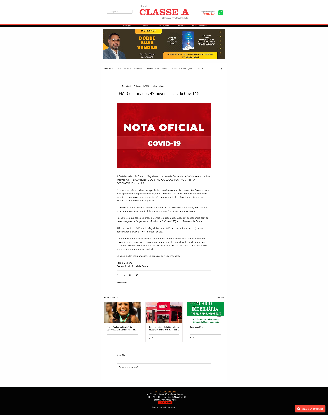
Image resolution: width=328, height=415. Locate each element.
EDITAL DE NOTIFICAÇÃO (182, 69)
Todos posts (108, 69)
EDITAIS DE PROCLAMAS (157, 69)
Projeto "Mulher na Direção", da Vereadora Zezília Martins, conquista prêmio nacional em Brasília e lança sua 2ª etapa (121, 328)
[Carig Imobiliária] (205, 312)
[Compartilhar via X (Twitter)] (124, 275)
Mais (198, 69)
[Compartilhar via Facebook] (118, 275)
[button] (221, 69)
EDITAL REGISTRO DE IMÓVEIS (130, 69)
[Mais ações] (209, 86)
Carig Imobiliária (196, 327)
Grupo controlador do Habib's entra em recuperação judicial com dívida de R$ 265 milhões (164, 328)
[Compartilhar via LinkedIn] (130, 275)
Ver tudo (220, 297)
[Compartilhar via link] (136, 275)
